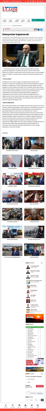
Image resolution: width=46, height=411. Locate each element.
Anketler (31, 407)
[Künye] (40, 1)
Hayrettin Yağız (34, 275)
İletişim (37, 407)
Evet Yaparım (31, 379)
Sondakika (13, 407)
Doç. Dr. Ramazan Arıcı (36, 280)
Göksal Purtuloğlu (35, 271)
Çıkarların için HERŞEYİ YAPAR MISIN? (34, 376)
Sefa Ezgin (33, 295)
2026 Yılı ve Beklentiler (34, 281)
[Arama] (28, 1)
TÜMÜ (42, 262)
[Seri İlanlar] (35, 1)
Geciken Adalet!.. (33, 267)
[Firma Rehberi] (33, 1)
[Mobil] (26, 1)
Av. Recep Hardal (34, 266)
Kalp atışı (32, 291)
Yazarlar (25, 407)
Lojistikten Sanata (33, 286)
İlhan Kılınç (33, 285)
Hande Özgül (33, 290)
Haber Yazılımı (32, 409)
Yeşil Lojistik (32, 296)
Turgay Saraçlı (34, 305)
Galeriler (19, 407)
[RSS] (43, 1)
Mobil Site (6, 407)
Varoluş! (32, 272)
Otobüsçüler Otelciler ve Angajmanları (35, 307)
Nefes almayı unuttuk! (34, 277)
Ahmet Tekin (33, 309)
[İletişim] (30, 1)
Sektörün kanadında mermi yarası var (35, 312)
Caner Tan (33, 300)
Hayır (29, 382)
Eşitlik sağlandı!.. (33, 301)
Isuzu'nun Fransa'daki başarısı (18, 1)
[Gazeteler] (37, 1)
